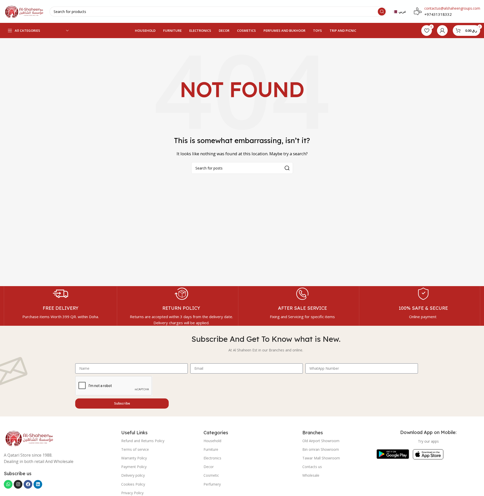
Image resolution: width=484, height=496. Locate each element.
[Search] (382, 12)
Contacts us (312, 466)
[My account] (442, 30)
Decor (209, 466)
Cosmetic (211, 475)
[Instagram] (18, 484)
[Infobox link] (60, 303)
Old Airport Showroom (320, 440)
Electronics (212, 458)
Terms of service (135, 449)
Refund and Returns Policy (142, 440)
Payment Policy (134, 466)
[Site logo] (24, 10)
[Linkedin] (38, 484)
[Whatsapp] (8, 484)
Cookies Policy (133, 484)
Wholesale (310, 475)
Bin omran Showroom (320, 449)
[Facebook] (28, 484)
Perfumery (212, 484)
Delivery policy (133, 475)
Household (212, 440)
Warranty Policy (134, 458)
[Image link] (29, 437)
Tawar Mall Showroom (321, 458)
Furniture (211, 449)
